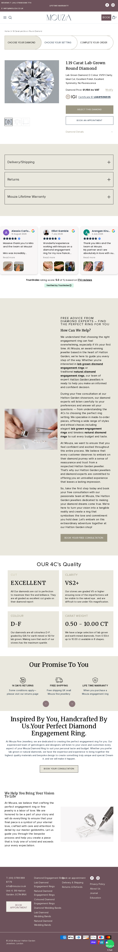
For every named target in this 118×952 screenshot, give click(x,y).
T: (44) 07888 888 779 (20, 3)
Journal (94, 893)
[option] (32, 87)
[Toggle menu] (5, 17)
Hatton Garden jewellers (85, 379)
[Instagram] (113, 5)
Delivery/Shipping (21, 162)
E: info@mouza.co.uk (12, 8)
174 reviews (85, 280)
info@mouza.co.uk (16, 886)
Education (95, 897)
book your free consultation (84, 537)
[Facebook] (107, 5)
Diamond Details (75, 131)
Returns (13, 179)
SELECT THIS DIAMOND (89, 109)
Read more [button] (9, 257)
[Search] (11, 17)
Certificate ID (94, 97)
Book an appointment (74, 877)
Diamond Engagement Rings (49, 877)
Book (106, 17)
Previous (46, 704)
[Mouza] (59, 18)
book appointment (18, 906)
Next (72, 704)
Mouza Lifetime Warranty (26, 197)
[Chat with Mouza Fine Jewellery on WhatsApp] (110, 944)
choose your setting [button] (57, 42)
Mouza (17, 941)
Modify (109, 89)
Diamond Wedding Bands (47, 907)
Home (7, 31)
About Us (95, 888)
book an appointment (89, 120)
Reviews (5, 3)
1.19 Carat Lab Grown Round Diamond (27, 31)
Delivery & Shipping (72, 882)
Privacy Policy (97, 884)
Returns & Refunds (72, 887)
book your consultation (59, 768)
